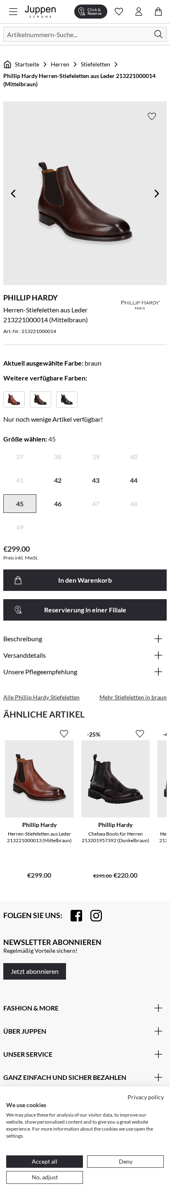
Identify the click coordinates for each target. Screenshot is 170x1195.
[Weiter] (157, 193)
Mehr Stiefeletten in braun (133, 697)
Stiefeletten (95, 64)
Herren (60, 64)
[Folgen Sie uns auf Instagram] (92, 915)
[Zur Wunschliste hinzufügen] (152, 116)
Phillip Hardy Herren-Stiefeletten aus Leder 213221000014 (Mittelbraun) (79, 79)
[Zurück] (13, 193)
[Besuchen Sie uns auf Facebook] (72, 915)
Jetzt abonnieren (35, 971)
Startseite (27, 64)
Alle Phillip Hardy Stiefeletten (41, 697)
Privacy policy (146, 1097)
